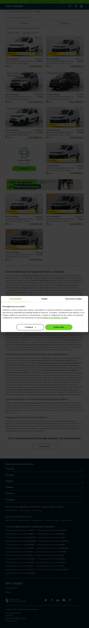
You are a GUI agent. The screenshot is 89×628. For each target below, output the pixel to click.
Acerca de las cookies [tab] (73, 299)
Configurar (29, 327)
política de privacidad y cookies (55, 318)
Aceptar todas (58, 327)
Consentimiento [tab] (15, 299)
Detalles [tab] (44, 299)
